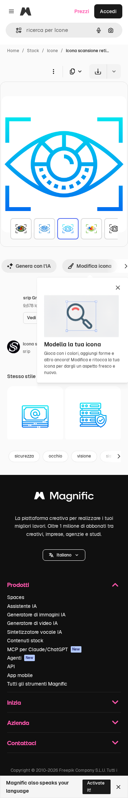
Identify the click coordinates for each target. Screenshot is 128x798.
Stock (33, 51)
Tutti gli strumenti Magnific (37, 684)
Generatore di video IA (32, 623)
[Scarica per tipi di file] (76, 71)
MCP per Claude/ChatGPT (43, 649)
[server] (93, 414)
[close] (118, 288)
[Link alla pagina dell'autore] (13, 347)
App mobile (20, 675)
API (11, 666)
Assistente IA (22, 606)
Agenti (20, 658)
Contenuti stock (25, 640)
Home (13, 51)
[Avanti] (118, 456)
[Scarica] (98, 71)
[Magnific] (64, 497)
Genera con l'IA (33, 266)
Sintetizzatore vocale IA (34, 632)
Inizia (14, 702)
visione (84, 456)
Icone (52, 51)
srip (26, 351)
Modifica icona (94, 266)
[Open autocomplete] (16, 30)
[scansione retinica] (21, 228)
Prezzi (81, 11)
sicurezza (24, 456)
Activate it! (96, 786)
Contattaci (21, 743)
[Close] (118, 787)
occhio (55, 456)
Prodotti (18, 584)
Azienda (18, 722)
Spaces (15, 597)
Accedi (108, 11)
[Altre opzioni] (53, 71)
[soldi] (35, 414)
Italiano (64, 555)
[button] (64, 555)
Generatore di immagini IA (36, 614)
